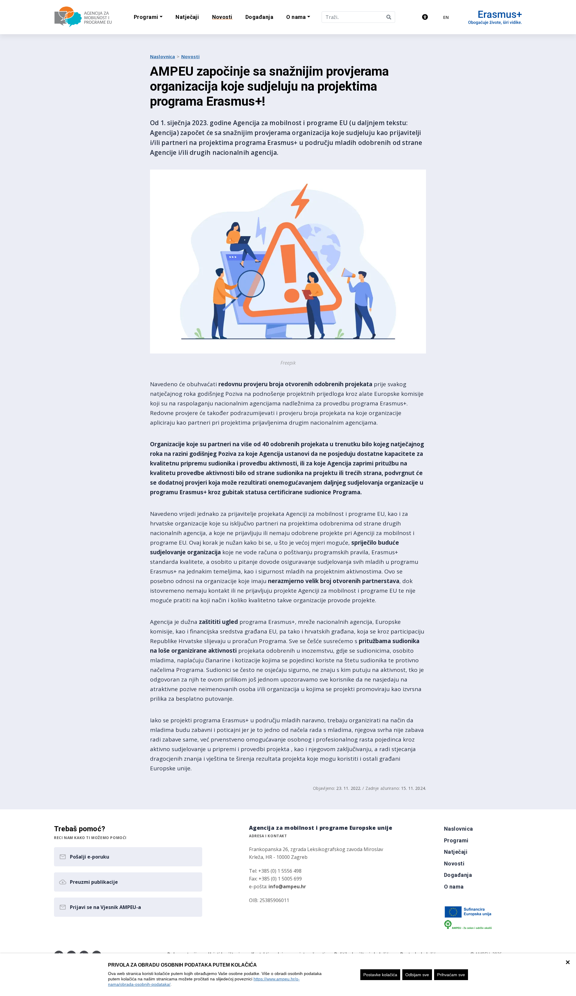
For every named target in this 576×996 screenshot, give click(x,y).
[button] (148, 17)
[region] (288, 974)
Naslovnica (162, 56)
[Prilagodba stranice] (425, 17)
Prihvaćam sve (451, 974)
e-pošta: (277, 886)
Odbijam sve (417, 974)
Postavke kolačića (380, 974)
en (446, 17)
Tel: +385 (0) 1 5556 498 (275, 871)
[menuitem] (187, 17)
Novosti (190, 56)
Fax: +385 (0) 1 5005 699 (275, 878)
